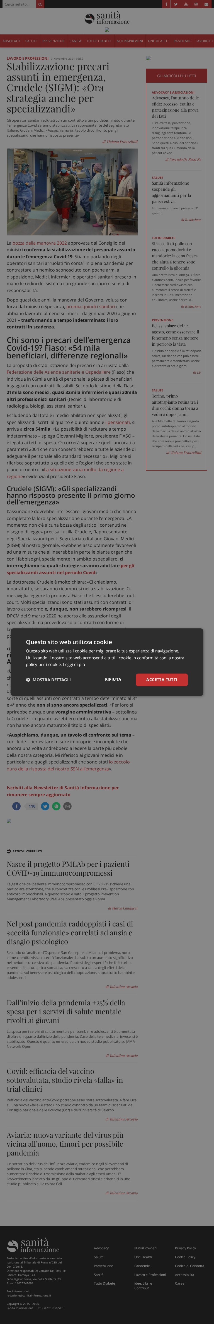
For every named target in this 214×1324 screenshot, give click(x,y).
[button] (48, 680)
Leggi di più (74, 664)
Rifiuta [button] (113, 679)
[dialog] (107, 662)
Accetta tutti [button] (161, 679)
